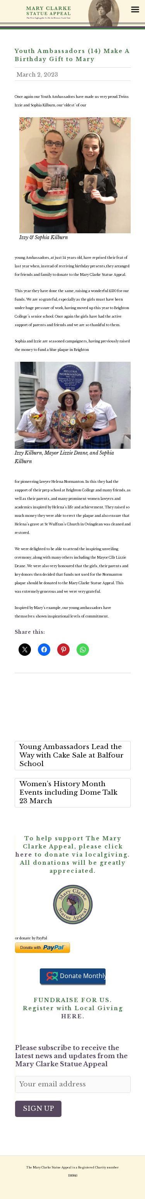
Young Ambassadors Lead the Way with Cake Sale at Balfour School (71, 755)
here (23, 854)
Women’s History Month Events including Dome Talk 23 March (68, 792)
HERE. (73, 1016)
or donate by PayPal (31, 938)
